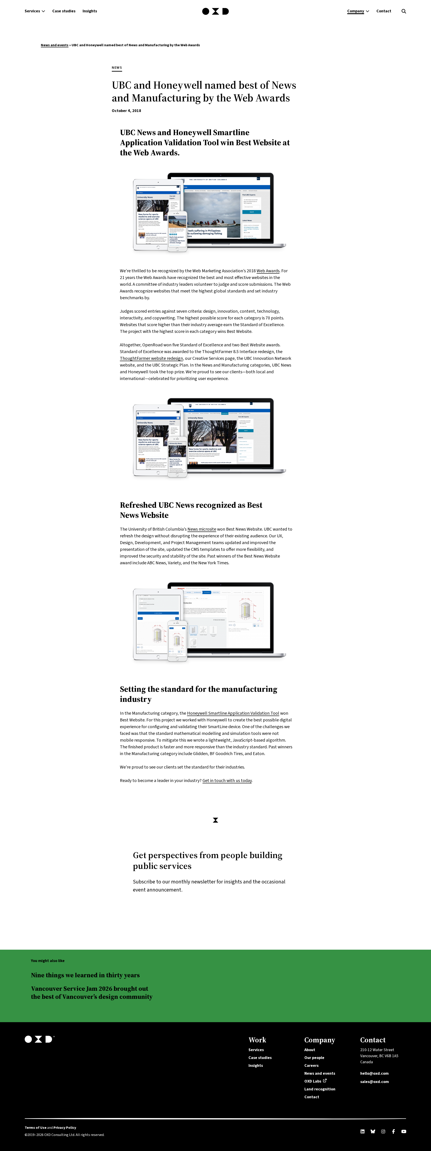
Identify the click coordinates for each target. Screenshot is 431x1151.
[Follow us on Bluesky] (373, 1131)
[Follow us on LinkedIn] (362, 1131)
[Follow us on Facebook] (393, 1131)
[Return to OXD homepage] (132, 1039)
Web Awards (268, 271)
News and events (54, 45)
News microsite (201, 529)
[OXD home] (215, 11)
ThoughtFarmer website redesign (151, 358)
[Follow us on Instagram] (383, 1131)
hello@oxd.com (374, 1073)
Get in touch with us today (227, 781)
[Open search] (404, 11)
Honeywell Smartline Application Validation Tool (233, 713)
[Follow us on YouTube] (404, 1131)
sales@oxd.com (374, 1082)
